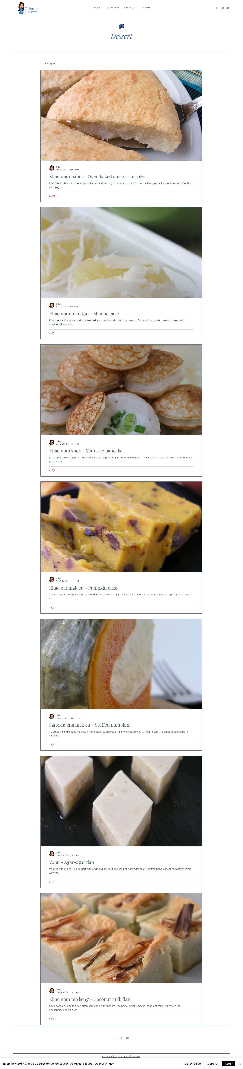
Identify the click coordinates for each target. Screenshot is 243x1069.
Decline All (212, 1063)
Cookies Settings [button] (192, 1063)
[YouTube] (228, 8)
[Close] (239, 1063)
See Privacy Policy (104, 1063)
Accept (228, 1063)
